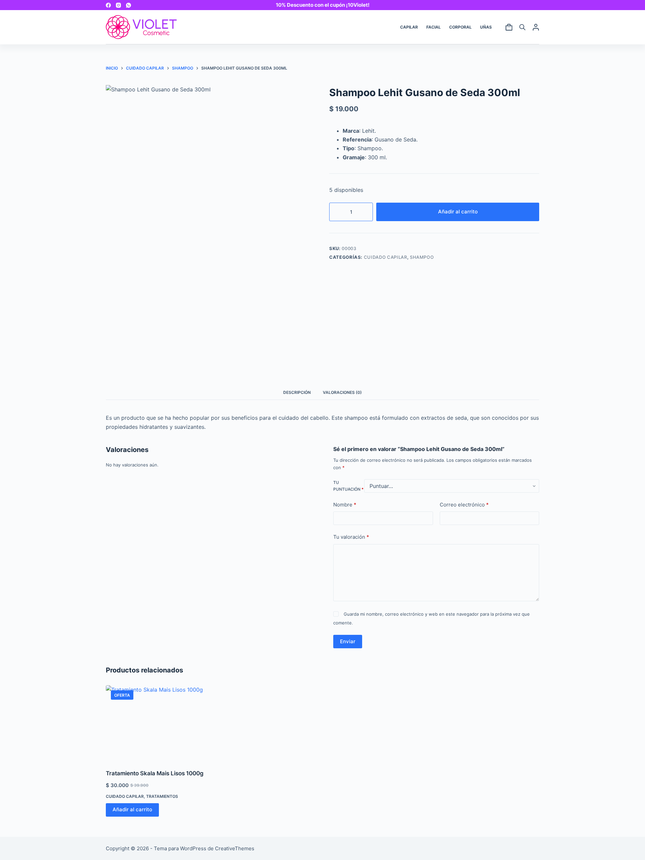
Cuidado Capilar (385, 257)
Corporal (460, 27)
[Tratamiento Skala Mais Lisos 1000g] (156, 723)
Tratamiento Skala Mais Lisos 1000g (155, 773)
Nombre (344, 504)
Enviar (347, 641)
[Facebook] (108, 5)
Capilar (409, 27)
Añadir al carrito (458, 211)
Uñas (486, 27)
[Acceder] (535, 27)
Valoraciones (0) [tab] (342, 392)
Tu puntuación (348, 486)
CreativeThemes (234, 848)
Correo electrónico (464, 504)
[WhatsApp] (128, 5)
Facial (433, 27)
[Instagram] (118, 5)
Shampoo (422, 257)
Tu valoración (351, 537)
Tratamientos (162, 796)
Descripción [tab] (297, 392)
